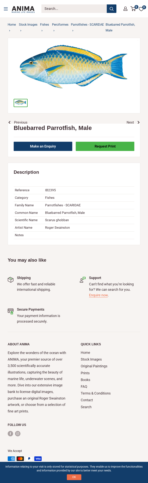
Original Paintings (94, 366)
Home (12, 24)
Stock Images (28, 24)
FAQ (84, 386)
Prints (85, 373)
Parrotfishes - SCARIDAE (87, 24)
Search (86, 407)
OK (74, 477)
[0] (133, 8)
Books (85, 380)
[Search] (111, 8)
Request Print (105, 146)
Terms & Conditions (96, 393)
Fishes (44, 24)
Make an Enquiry (43, 146)
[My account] (125, 9)
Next (130, 122)
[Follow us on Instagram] (17, 433)
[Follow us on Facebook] (10, 433)
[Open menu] (6, 8)
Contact (87, 400)
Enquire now (98, 295)
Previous (20, 122)
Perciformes (60, 24)
